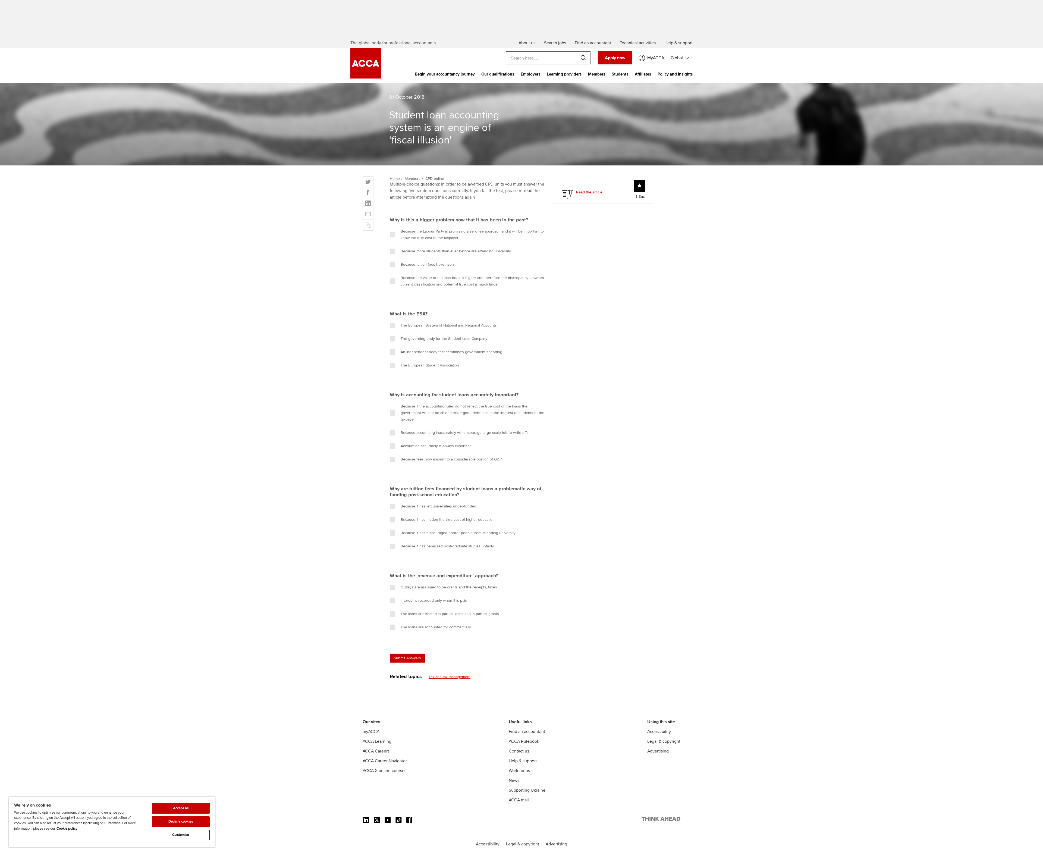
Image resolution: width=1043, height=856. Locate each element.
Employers (530, 74)
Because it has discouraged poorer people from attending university (458, 533)
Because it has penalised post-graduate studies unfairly (447, 546)
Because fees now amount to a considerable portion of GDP (451, 459)
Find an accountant (527, 731)
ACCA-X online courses (384, 770)
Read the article (589, 192)
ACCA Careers (376, 751)
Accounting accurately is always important (436, 446)
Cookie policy (66, 828)
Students (620, 74)
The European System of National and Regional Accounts (449, 325)
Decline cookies (180, 821)
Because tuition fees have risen (427, 264)
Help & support (523, 761)
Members (596, 74)
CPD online (434, 178)
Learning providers (564, 74)
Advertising (658, 751)
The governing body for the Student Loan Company (444, 338)
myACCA (371, 731)
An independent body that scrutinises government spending (451, 352)
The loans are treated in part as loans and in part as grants (450, 614)
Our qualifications (497, 74)
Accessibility (659, 731)
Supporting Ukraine (527, 790)
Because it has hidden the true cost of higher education (448, 519)
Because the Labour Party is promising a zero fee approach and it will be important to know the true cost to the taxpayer (472, 234)
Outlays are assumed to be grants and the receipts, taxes (449, 587)
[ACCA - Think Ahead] (661, 820)
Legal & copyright (663, 741)
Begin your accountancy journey (445, 74)
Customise (180, 835)
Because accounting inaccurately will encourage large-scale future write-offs (465, 432)
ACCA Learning (377, 741)
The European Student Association (430, 365)
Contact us (519, 751)
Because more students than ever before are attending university (456, 251)
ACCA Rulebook (524, 741)
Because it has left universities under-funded (438, 506)
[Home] (365, 77)
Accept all (181, 808)
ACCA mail (519, 800)
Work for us (519, 770)
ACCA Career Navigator (385, 761)
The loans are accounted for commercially (436, 627)
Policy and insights (675, 74)
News (514, 780)
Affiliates (643, 74)
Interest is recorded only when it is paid (434, 600)
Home (395, 178)
